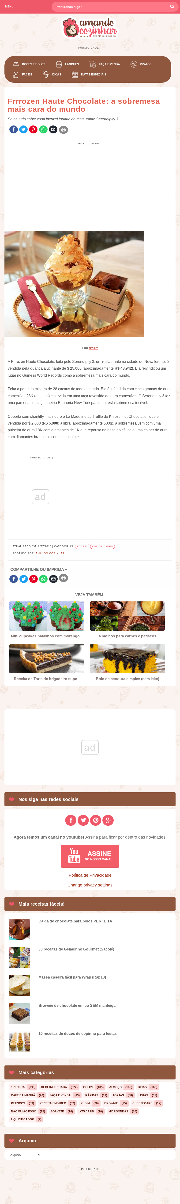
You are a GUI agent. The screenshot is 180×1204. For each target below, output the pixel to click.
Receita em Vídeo (53, 1103)
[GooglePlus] (108, 820)
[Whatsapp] (43, 130)
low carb (86, 1111)
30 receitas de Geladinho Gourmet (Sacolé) (76, 949)
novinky (93, 348)
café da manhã (23, 1095)
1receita (18, 1087)
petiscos (18, 1103)
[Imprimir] (63, 130)
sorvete (57, 1111)
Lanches (72, 64)
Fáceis (27, 74)
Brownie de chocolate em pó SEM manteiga (77, 1006)
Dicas (56, 74)
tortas (118, 1095)
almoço (115, 1087)
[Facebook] (13, 130)
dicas (142, 1087)
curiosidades (102, 546)
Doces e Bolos (33, 64)
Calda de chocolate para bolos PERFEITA (75, 921)
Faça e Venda (109, 64)
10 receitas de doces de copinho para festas (77, 1034)
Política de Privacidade (90, 875)
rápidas (91, 1095)
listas (143, 1095)
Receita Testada (54, 1087)
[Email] (53, 130)
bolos (88, 1087)
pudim (85, 1103)
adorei (82, 546)
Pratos (145, 64)
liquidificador (22, 1119)
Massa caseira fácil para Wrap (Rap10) (72, 977)
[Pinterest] (33, 130)
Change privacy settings (90, 885)
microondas (118, 1111)
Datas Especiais (93, 74)
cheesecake (142, 1103)
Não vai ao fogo (23, 1111)
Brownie (111, 1103)
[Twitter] (23, 130)
